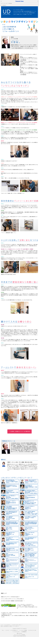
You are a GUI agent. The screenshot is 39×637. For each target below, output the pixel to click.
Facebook (14, 628)
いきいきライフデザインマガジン (16, 624)
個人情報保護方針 (24, 631)
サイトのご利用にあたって (14, 630)
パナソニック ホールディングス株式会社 (6, 3)
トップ (2, 624)
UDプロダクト (4, 5)
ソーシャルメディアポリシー (16, 631)
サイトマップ (7, 630)
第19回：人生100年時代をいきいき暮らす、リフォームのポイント (10, 626)
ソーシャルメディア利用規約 (23, 630)
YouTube (18, 628)
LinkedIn (24, 628)
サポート (3, 630)
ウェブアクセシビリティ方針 (32, 630)
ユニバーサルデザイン (7, 624)
